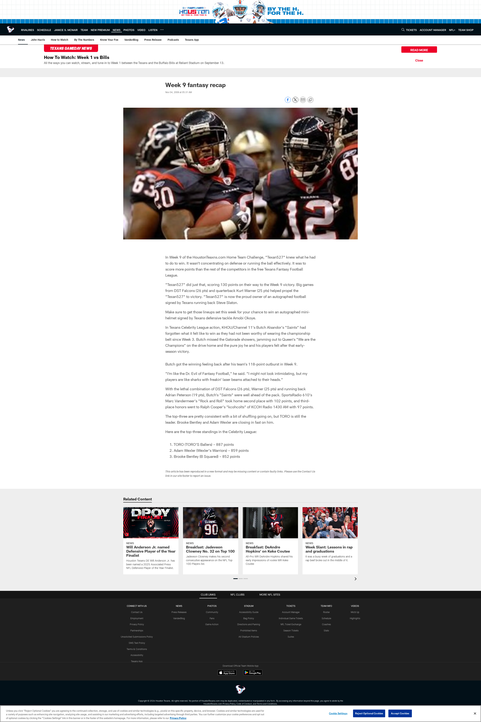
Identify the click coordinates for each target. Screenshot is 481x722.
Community (212, 612)
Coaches (326, 624)
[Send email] (303, 101)
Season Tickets (291, 630)
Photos (212, 606)
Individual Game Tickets (291, 618)
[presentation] (356, 579)
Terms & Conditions (137, 649)
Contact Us (136, 612)
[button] (235, 578)
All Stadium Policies (249, 636)
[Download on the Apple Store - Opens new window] (227, 673)
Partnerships (136, 630)
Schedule (326, 618)
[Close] (419, 60)
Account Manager (291, 612)
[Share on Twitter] (295, 101)
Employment (136, 618)
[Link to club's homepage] (10, 29)
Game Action (212, 624)
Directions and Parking (248, 624)
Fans (212, 618)
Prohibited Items (248, 630)
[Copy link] (310, 100)
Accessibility (137, 655)
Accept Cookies (400, 713)
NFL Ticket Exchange (291, 624)
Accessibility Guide (248, 612)
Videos (355, 606)
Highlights (355, 618)
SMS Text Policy (137, 643)
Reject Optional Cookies (369, 713)
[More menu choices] (161, 29)
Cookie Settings (338, 713)
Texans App (137, 661)
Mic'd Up (355, 612)
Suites (291, 636)
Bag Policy (248, 618)
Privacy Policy (137, 624)
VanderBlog (179, 618)
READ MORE (419, 50)
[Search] (403, 29)
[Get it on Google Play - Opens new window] (252, 674)
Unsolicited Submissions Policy (137, 636)
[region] (240, 713)
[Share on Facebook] (288, 101)
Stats (326, 630)
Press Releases (179, 612)
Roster (326, 612)
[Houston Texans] (240, 690)
